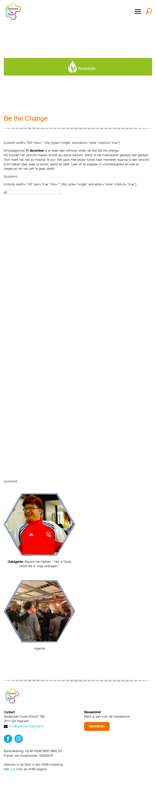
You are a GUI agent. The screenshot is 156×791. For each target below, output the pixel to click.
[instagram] (18, 739)
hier (12, 769)
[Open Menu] (138, 11)
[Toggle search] (149, 13)
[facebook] (8, 739)
